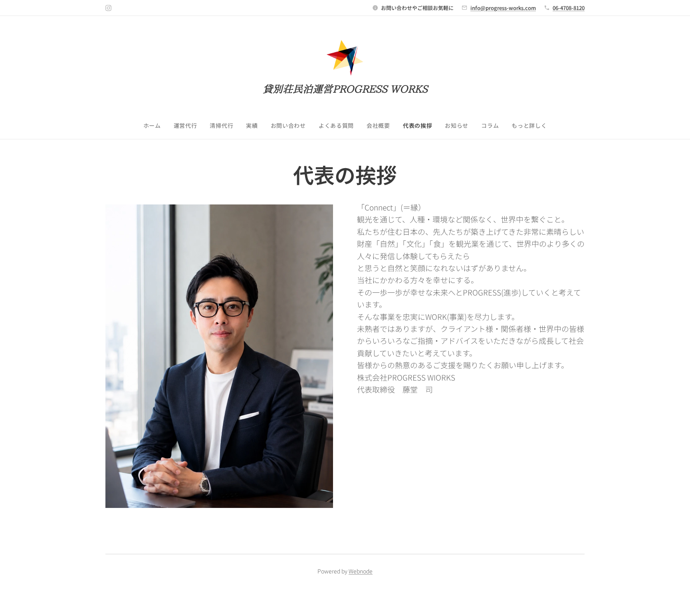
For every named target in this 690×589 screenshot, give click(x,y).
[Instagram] (108, 8)
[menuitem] (155, 125)
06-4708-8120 (569, 8)
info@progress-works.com (503, 8)
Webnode (361, 571)
